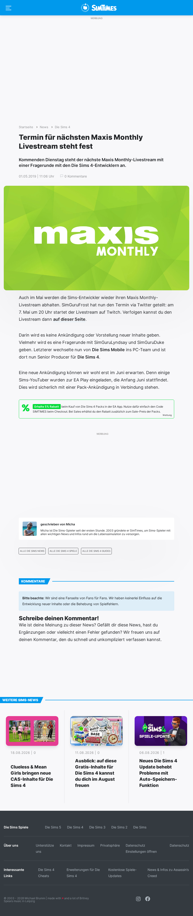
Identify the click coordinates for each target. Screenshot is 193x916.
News (44, 127)
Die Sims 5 (53, 827)
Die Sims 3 (97, 827)
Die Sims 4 (62, 127)
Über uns (11, 845)
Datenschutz (179, 845)
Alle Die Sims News (32, 551)
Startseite (26, 127)
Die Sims (139, 827)
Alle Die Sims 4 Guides (96, 551)
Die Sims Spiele (16, 827)
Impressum (85, 845)
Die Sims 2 (119, 827)
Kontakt (66, 845)
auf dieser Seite (69, 319)
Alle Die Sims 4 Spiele (63, 551)
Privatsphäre (110, 845)
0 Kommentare (75, 176)
